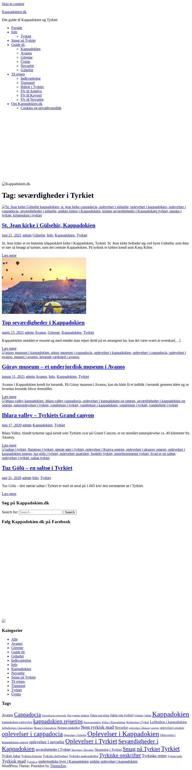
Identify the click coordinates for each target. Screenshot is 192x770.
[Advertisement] (96, 147)
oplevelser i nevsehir (46, 742)
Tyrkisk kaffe (175, 756)
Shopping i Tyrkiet (108, 749)
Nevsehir (27, 66)
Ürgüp (25, 62)
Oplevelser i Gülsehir (75, 735)
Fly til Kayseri (31, 95)
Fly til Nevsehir (32, 99)
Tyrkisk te (32, 762)
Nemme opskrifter (68, 727)
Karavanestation (92, 722)
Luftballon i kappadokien (168, 722)
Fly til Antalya (31, 91)
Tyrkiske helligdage (55, 756)
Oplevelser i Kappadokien (123, 733)
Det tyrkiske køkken (78, 715)
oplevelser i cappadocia (32, 733)
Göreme (27, 57)
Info (14, 32)
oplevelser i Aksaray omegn (144, 728)
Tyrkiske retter (154, 755)
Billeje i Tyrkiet (32, 87)
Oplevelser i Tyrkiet (91, 741)
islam (147, 715)
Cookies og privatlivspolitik (41, 108)
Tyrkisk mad (14, 761)
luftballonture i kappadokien (17, 728)
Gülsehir (27, 70)
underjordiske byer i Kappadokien (63, 761)
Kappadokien (31, 49)
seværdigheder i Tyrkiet (53, 749)
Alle (14, 639)
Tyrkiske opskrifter (120, 755)
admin (27, 235)
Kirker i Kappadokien (114, 722)
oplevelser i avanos (172, 727)
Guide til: (18, 45)
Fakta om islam (99, 715)
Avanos (26, 53)
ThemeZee (58, 766)
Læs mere (9, 255)
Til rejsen (18, 74)
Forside (16, 28)
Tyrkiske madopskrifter (83, 756)
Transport (28, 83)
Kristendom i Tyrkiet (137, 722)
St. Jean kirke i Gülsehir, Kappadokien (48, 225)
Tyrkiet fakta (11, 756)
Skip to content (13, 4)
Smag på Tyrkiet (23, 40)
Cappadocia (27, 714)
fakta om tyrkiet (121, 715)
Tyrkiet (26, 36)
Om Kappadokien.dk (26, 104)
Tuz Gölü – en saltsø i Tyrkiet (37, 468)
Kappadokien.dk (14, 12)
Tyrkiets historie (31, 756)
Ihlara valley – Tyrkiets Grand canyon (48, 415)
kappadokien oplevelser (17, 722)
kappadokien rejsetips (58, 721)
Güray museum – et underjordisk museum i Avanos (63, 367)
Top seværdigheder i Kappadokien (43, 322)
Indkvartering (31, 78)
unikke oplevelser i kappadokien (113, 761)
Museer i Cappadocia (45, 728)
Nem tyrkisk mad (97, 727)
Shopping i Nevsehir (82, 750)
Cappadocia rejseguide (54, 715)
